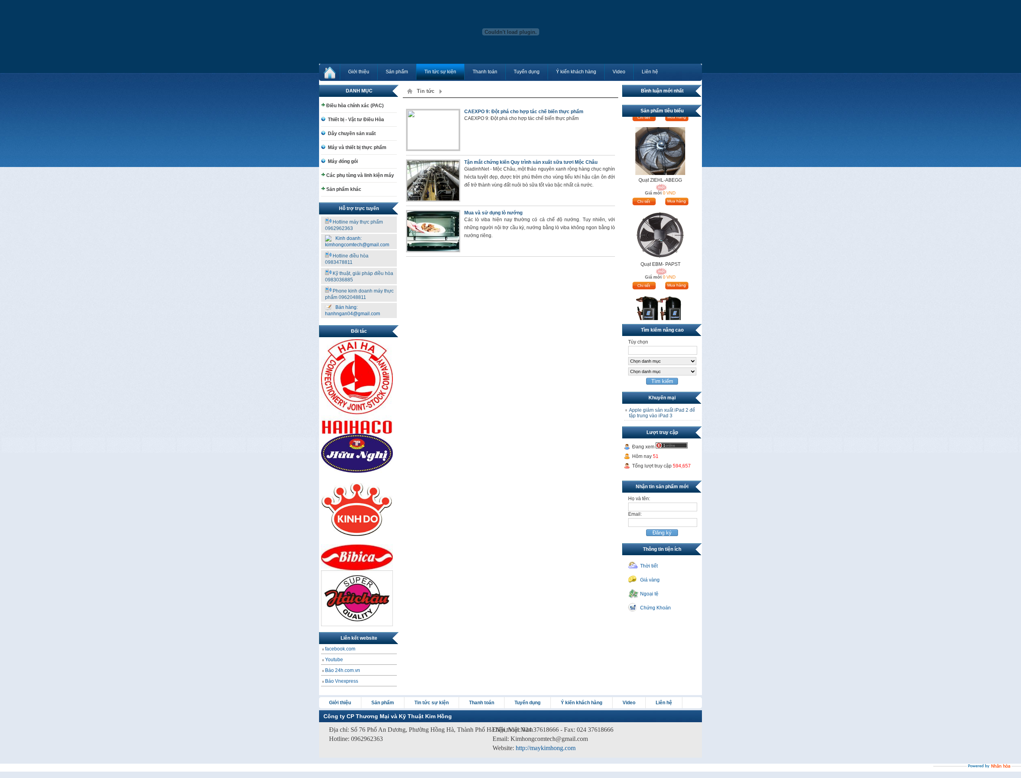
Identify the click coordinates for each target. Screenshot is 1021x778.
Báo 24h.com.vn (342, 670)
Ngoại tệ (649, 594)
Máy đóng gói (343, 161)
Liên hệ (650, 72)
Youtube (334, 659)
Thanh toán (485, 72)
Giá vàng (650, 580)
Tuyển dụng (527, 72)
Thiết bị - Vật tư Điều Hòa (356, 119)
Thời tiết (649, 566)
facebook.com (340, 649)
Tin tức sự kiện (440, 72)
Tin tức (425, 91)
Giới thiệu (358, 72)
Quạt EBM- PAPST (660, 248)
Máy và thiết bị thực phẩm (357, 147)
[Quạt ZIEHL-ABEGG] (660, 135)
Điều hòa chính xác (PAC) (355, 105)
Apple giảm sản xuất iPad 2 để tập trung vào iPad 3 (662, 412)
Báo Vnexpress (341, 681)
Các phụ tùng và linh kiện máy (360, 175)
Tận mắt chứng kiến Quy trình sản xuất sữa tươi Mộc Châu (530, 162)
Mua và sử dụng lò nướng (493, 213)
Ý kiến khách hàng (576, 72)
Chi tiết (643, 186)
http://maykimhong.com (546, 748)
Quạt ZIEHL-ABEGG (660, 164)
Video (619, 72)
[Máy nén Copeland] (660, 303)
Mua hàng (676, 185)
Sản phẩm (397, 72)
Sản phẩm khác (343, 189)
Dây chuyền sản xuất (352, 133)
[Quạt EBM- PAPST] (660, 219)
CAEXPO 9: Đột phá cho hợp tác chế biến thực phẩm (523, 111)
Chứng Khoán (655, 608)
